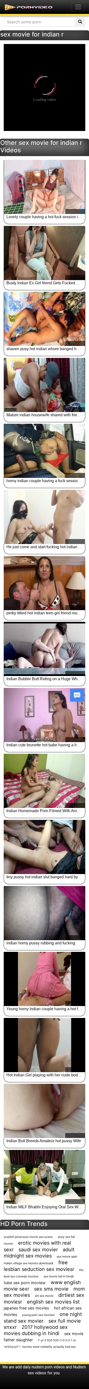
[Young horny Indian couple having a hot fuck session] (44, 979)
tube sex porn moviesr (25, 1282)
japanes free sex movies (26, 1307)
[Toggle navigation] (78, 7)
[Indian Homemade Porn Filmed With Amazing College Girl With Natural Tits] (44, 781)
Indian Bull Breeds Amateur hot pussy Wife (43, 1141)
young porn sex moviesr (38, 1315)
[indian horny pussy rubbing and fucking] (44, 913)
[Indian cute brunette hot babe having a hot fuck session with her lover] (44, 715)
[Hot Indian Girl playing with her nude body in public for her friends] (44, 1045)
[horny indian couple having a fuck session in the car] (44, 451)
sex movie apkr (67, 1256)
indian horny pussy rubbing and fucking (40, 943)
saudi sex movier (38, 1250)
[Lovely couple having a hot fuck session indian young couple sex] (44, 187)
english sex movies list (53, 1302)
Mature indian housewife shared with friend (44, 415)
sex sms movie (51, 1289)
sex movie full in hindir (59, 1276)
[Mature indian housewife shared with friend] (44, 385)
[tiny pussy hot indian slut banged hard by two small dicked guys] (44, 847)
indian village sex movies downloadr (28, 1263)
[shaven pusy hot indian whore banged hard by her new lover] (44, 319)
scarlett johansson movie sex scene (28, 1237)
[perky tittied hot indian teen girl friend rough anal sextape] (44, 583)
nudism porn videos (48, 1367)
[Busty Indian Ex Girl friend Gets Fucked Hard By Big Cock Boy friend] (44, 253)
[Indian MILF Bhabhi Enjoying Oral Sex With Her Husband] (44, 1177)
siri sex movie (44, 1296)
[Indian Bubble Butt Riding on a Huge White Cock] (44, 649)
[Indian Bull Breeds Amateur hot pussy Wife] (44, 1111)
